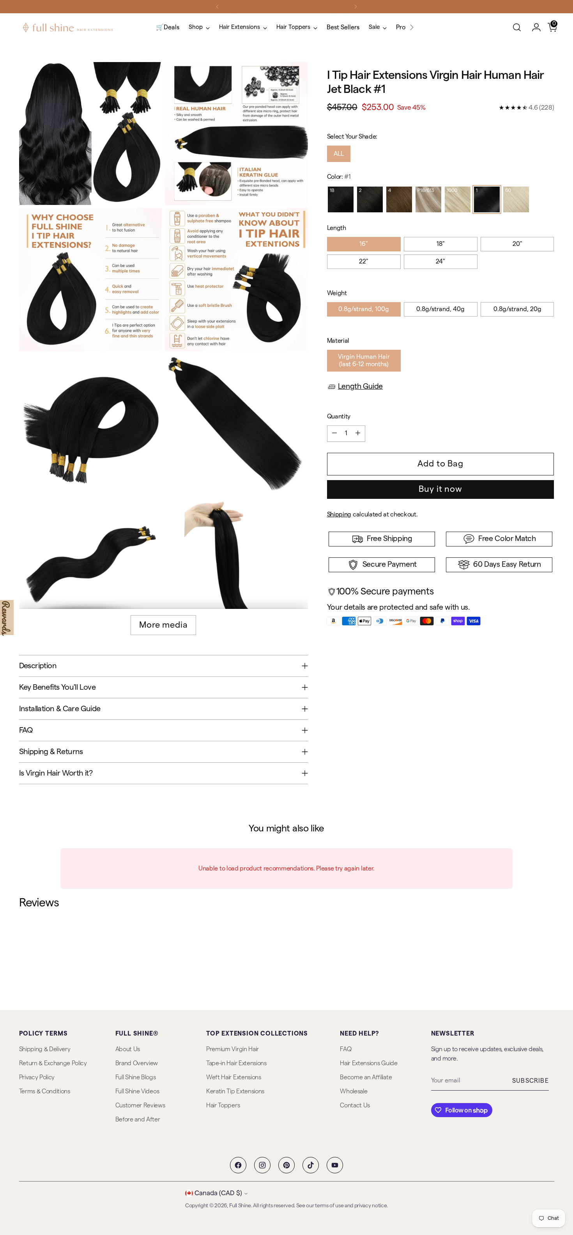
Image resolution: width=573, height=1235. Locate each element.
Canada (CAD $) (218, 1193)
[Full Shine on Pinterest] (286, 1165)
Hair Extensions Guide (368, 1063)
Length (336, 228)
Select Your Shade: (352, 136)
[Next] (355, 6)
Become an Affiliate (366, 1077)
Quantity (338, 416)
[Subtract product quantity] (334, 433)
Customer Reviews (140, 1105)
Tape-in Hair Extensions (236, 1063)
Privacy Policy (37, 1077)
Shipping (339, 514)
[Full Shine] (68, 27)
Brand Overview (136, 1063)
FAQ (345, 1049)
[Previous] (217, 6)
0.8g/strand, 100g (363, 309)
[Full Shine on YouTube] (335, 1165)
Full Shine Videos (137, 1091)
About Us (127, 1049)
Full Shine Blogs (135, 1077)
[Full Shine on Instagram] (262, 1165)
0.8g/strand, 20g (517, 309)
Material (338, 341)
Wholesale (353, 1091)
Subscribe (530, 1081)
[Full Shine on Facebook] (238, 1165)
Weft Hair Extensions (233, 1077)
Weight (337, 293)
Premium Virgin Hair (232, 1049)
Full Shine (240, 1205)
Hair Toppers (223, 1105)
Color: (339, 177)
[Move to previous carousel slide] (529, 952)
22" (363, 261)
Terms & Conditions (44, 1091)
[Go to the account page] (533, 27)
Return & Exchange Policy (53, 1063)
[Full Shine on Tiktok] (311, 1165)
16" (363, 244)
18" (441, 244)
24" (440, 261)
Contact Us (355, 1105)
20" (517, 244)
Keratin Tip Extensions (235, 1091)
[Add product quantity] (358, 433)
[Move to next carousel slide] (547, 952)
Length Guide (360, 386)
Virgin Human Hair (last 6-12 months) (364, 360)
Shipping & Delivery (45, 1049)
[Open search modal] (517, 27)
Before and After (137, 1119)
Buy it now (440, 489)
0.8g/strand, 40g (440, 309)
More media (163, 625)
